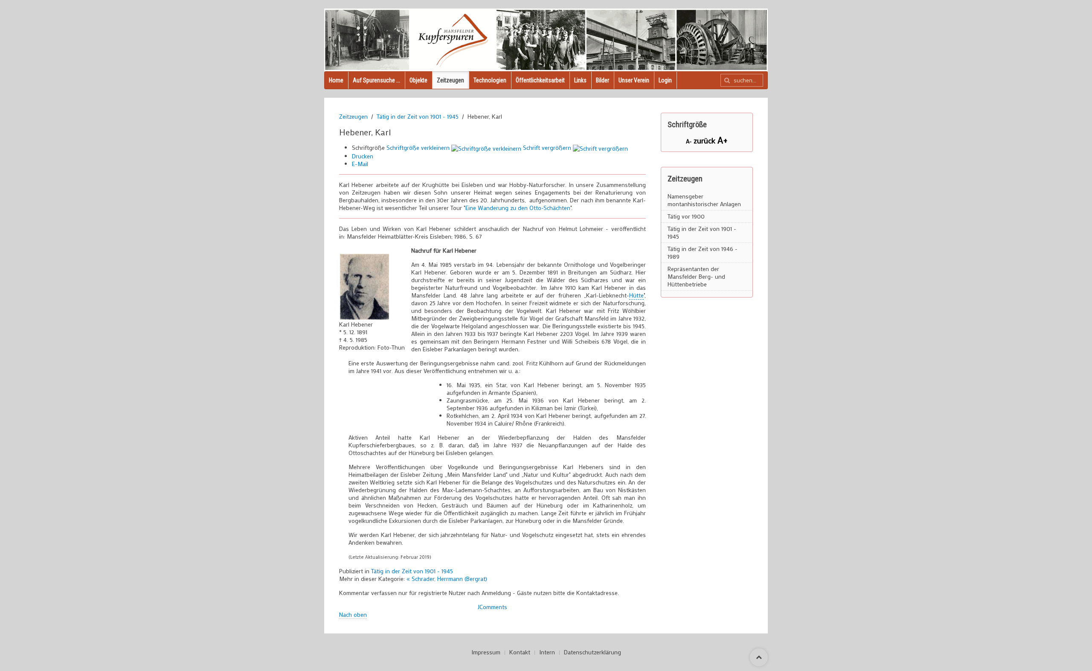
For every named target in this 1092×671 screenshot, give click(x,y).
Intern (547, 652)
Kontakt (519, 652)
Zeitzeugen (450, 80)
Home (336, 80)
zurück (705, 140)
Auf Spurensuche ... (376, 80)
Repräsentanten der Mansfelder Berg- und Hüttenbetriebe (696, 276)
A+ (722, 140)
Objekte (418, 80)
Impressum (485, 652)
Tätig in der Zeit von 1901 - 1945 (418, 116)
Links (580, 80)
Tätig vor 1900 (686, 216)
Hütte (636, 295)
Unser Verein (634, 80)
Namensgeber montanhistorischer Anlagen (704, 200)
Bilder (602, 80)
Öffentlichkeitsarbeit (540, 80)
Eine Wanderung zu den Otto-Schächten (517, 208)
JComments (492, 607)
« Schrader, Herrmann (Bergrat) (447, 579)
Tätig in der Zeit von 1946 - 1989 (703, 252)
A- (690, 141)
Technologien (489, 80)
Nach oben (353, 614)
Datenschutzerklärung (592, 652)
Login (665, 80)
